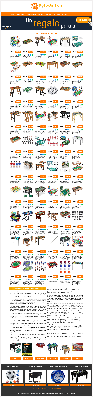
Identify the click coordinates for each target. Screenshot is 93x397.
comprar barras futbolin (60, 14)
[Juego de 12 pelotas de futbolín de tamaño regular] (65, 268)
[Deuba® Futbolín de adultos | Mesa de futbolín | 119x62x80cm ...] (15, 349)
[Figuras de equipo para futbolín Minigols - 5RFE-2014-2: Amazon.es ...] (77, 349)
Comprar (18, 51)
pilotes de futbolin (13, 366)
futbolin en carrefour (80, 366)
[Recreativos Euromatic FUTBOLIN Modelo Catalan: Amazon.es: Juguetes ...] (40, 349)
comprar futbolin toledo (44, 14)
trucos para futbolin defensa (58, 366)
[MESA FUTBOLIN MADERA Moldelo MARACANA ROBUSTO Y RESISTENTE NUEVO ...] (65, 349)
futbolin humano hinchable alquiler (26, 14)
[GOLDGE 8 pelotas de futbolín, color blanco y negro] (52, 93)
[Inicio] (46, 11)
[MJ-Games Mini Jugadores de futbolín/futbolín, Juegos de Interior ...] (52, 349)
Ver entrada (15, 358)
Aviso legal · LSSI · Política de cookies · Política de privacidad (46, 388)
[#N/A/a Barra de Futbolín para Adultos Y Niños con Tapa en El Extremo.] (52, 243)
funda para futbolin (35, 366)
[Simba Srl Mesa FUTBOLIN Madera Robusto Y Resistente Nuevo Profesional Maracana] (77, 193)
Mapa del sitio (46, 391)
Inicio (12, 14)
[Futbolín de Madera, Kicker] (52, 268)
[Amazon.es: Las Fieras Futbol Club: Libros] (27, 349)
